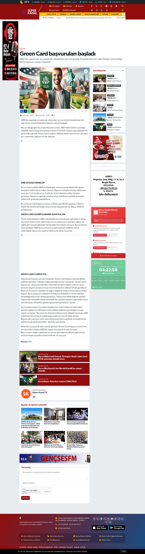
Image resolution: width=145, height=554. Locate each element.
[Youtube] (112, 518)
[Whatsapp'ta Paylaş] (29, 111)
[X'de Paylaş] (25, 111)
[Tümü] (123, 71)
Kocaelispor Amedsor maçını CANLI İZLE (114, 128)
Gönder (26, 498)
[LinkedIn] (108, 518)
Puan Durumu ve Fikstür (31, 540)
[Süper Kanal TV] (30, 12)
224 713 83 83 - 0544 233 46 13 (69, 524)
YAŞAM (22, 49)
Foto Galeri (55, 6)
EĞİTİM (105, 14)
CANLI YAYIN (51, 14)
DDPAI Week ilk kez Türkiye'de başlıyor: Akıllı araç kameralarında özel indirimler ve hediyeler (30, 425)
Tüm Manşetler (55, 540)
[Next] (122, 518)
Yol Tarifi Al (113, 235)
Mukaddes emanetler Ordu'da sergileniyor (52, 423)
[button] (123, 14)
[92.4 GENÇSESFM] (55, 458)
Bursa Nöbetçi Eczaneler (32, 536)
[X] (97, 518)
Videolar (69, 6)
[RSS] (110, 522)
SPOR (110, 124)
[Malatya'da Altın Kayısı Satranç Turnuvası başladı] (54, 437)
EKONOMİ (115, 14)
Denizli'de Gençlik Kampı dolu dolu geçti (30, 446)
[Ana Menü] (121, 10)
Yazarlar (81, 6)
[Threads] (119, 518)
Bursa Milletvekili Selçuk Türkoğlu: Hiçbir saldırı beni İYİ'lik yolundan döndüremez (114, 80)
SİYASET (110, 75)
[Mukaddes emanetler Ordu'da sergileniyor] (54, 414)
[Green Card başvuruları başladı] (55, 88)
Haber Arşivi (106, 540)
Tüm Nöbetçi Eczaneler (109, 256)
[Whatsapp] (106, 522)
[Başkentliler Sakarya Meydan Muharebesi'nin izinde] (77, 437)
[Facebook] (94, 518)
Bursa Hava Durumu (57, 536)
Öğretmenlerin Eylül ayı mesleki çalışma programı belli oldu (115, 109)
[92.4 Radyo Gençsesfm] (10, 51)
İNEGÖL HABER (75, 14)
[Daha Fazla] (32, 111)
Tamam (124, 551)
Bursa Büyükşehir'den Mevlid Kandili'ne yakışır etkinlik (113, 89)
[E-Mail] (34, 397)
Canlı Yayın (55, 10)
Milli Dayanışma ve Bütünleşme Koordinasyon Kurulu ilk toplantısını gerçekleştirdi (115, 99)
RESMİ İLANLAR (69, 10)
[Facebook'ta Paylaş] (21, 111)
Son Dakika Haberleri (82, 540)
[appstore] (99, 527)
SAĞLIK (76, 547)
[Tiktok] (115, 518)
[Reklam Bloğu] (108, 188)
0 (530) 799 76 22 (101, 247)
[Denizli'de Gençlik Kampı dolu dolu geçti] (31, 437)
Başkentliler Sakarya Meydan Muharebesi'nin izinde (76, 447)
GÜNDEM (63, 14)
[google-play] (117, 527)
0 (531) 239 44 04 (101, 235)
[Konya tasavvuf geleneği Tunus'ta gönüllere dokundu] (77, 414)
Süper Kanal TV (39, 392)
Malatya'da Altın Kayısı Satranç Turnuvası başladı (53, 446)
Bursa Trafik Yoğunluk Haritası (112, 536)
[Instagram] (104, 518)
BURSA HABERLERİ (92, 14)
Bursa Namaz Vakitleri (83, 536)
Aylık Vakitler (98, 287)
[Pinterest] (101, 518)
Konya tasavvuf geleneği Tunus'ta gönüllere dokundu (77, 423)
